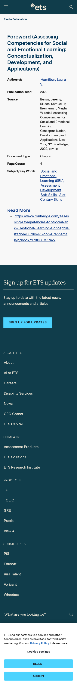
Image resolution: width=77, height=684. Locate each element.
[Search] (71, 614)
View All (10, 531)
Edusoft (10, 564)
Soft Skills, (49, 195)
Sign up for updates (28, 322)
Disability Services (18, 393)
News (8, 404)
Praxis (8, 521)
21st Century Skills (52, 197)
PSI (6, 554)
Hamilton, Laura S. (53, 82)
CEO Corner (13, 414)
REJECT (38, 663)
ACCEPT (38, 676)
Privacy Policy (39, 643)
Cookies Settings (38, 651)
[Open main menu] (6, 6)
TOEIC (9, 500)
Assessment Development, (51, 187)
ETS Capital (13, 424)
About (9, 363)
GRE (7, 511)
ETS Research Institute (22, 467)
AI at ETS (11, 373)
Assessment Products (21, 447)
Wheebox (11, 595)
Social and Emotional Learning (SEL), (52, 176)
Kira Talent (12, 574)
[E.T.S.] (38, 7)
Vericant (10, 584)
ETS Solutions (15, 457)
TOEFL (9, 490)
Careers (10, 383)
